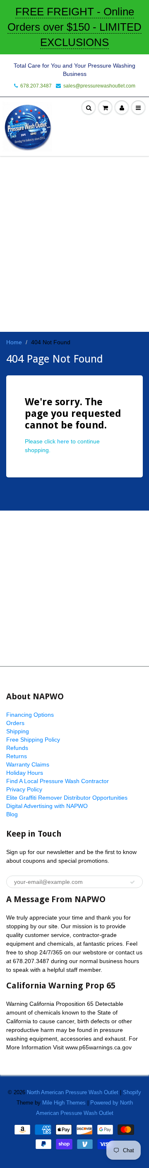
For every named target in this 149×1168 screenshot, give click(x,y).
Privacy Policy (24, 789)
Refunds (17, 748)
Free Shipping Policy (33, 739)
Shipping (17, 731)
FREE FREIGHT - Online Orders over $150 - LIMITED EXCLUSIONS (74, 27)
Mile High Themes (64, 1103)
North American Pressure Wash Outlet (72, 1092)
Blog (12, 814)
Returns (16, 756)
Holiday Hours (24, 772)
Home (14, 342)
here (63, 441)
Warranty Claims (27, 764)
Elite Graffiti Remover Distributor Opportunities (66, 797)
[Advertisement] (74, 588)
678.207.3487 (36, 86)
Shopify (132, 1092)
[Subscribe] (132, 882)
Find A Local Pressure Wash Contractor (57, 781)
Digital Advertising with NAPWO (47, 806)
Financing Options (30, 714)
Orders (15, 723)
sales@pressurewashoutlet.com (99, 86)
